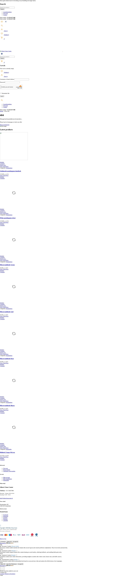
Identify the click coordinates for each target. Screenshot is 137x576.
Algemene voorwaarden (9, 471)
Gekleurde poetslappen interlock (10, 171)
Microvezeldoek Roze (7, 358)
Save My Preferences (12, 564)
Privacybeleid (6, 469)
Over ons (5, 468)
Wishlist (6, 35)
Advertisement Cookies (7, 559)
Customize (3, 541)
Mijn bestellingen (7, 479)
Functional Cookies (6, 550)
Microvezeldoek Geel (6, 312)
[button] (4, 166)
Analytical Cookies (6, 555)
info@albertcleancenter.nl (6, 498)
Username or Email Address (7, 79)
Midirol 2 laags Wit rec (7, 452)
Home (1, 111)
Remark (14, 550)
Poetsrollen (8, 449)
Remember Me (5, 93)
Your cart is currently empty (7, 68)
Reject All (9, 541)
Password (2, 82)
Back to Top (3, 538)
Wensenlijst (6, 480)
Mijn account (6, 477)
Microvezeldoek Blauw (7, 405)
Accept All (15, 541)
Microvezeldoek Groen (7, 265)
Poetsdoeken (9, 168)
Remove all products (10, 573)
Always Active (15, 546)
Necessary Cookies (6, 546)
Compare (2, 573)
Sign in (6, 31)
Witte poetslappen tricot (7, 218)
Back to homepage (4, 124)
